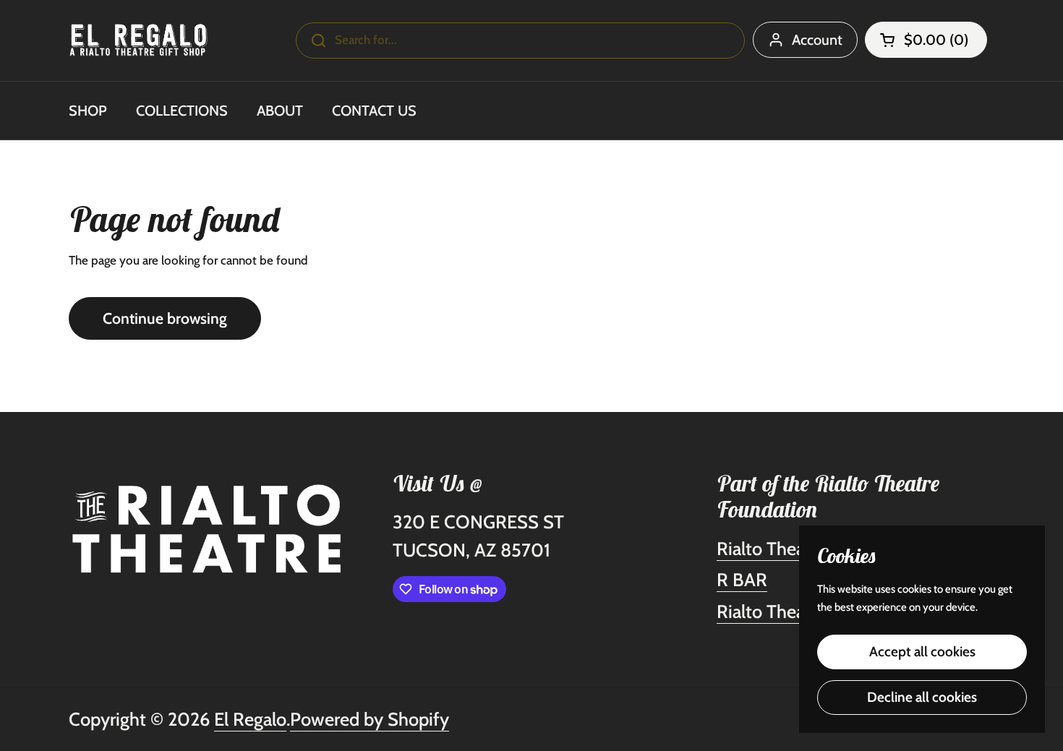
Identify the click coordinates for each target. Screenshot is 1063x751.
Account (817, 39)
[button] (926, 40)
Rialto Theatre (772, 548)
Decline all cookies (922, 697)
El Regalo (250, 719)
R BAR (742, 579)
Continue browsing (165, 318)
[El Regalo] (138, 40)
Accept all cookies (922, 651)
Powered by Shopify (369, 719)
